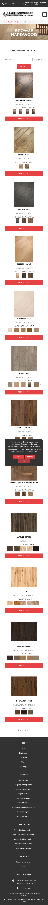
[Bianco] (24, 140)
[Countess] (17, 384)
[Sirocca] (30, 494)
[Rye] (24, 494)
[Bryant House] (17, 330)
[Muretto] (27, 111)
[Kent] (24, 194)
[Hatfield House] (30, 330)
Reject (30, 457)
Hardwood (18, 22)
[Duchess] (23, 384)
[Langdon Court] (36, 330)
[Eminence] (30, 384)
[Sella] (34, 111)
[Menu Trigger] (44, 14)
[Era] (24, 413)
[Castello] (27, 166)
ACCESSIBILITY (8, 899)
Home (5, 22)
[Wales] (24, 221)
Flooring (10, 22)
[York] (30, 221)
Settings (24, 461)
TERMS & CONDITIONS (33, 899)
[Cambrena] (24, 85)
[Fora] (21, 111)
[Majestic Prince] (24, 275)
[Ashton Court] (24, 304)
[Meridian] (30, 275)
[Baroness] (24, 358)
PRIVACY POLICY (19, 899)
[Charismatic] (24, 249)
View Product (24, 119)
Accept (18, 457)
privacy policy (25, 449)
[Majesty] (36, 384)
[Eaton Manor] (23, 330)
